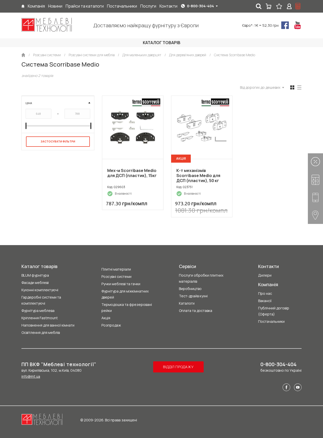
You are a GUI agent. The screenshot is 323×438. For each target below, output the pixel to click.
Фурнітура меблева (38, 310)
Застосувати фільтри (58, 141)
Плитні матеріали (116, 269)
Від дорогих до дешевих (260, 87)
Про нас (265, 293)
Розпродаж (111, 325)
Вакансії (265, 300)
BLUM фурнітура (35, 275)
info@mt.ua (30, 376)
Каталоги (187, 303)
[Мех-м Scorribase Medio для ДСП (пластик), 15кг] (132, 127)
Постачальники (271, 321)
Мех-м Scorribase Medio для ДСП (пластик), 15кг (132, 173)
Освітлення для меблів (40, 332)
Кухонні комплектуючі (39, 289)
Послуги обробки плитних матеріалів (201, 278)
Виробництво (190, 288)
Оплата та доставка (195, 310)
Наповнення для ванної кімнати (47, 325)
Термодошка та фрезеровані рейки (126, 307)
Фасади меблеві (35, 282)
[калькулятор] (298, 6)
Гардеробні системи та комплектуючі (41, 300)
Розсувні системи (116, 276)
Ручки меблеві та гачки (120, 283)
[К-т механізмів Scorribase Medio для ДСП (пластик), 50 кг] (201, 127)
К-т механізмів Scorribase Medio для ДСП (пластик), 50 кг (198, 175)
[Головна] (22, 6)
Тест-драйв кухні (193, 296)
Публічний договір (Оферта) (273, 311)
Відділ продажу (178, 366)
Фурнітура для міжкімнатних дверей (125, 294)
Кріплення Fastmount (39, 317)
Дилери (265, 275)
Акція (105, 317)
